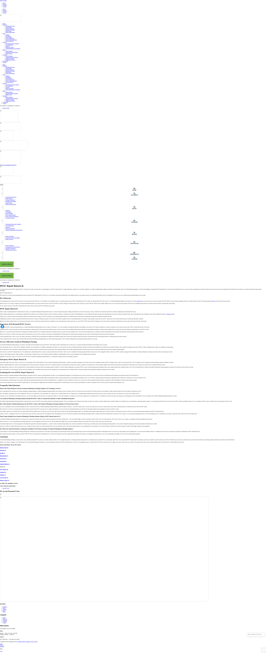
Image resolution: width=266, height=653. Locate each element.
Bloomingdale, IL (4, 455)
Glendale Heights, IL (5, 464)
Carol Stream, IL (4, 477)
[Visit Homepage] (104, 601)
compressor (168, 314)
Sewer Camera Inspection (11, 39)
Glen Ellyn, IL (3, 458)
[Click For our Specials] (10, 163)
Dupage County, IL (4, 480)
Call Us (1, 645)
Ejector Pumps (9, 37)
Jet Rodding (8, 36)
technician (139, 301)
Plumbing (5, 24)
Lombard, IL (3, 472)
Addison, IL (3, 475)
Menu (2, 184)
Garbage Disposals (10, 28)
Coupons (5, 5)
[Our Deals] (9, 121)
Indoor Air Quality (10, 47)
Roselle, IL (2, 453)
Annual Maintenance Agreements (13, 48)
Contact (4, 6)
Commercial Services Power (12, 57)
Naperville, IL (3, 461)
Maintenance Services (10, 59)
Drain (4, 33)
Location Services (9, 41)
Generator (5, 54)
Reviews (5, 4)
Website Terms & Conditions (24, 641)
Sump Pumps (8, 31)
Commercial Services (10, 26)
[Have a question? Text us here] (256, 640)
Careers (4, 62)
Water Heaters (9, 27)
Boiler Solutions (9, 51)
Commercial (5, 61)
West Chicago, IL (4, 469)
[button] (2, 326)
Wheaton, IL (3, 450)
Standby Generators (10, 58)
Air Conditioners (9, 44)
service (213, 301)
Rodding (7, 34)
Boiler (4, 49)
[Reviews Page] (6, 140)
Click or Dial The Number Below (8, 486)
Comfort (4, 42)
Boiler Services (9, 53)
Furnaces (7, 46)
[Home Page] (10, 21)
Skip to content (3, 0)
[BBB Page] (10, 129)
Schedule (2, 646)
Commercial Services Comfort (12, 43)
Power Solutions (9, 56)
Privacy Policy (34, 641)
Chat (1, 651)
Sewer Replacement (10, 38)
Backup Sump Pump (10, 32)
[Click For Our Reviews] (6, 175)
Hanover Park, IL (4, 447)
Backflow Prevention (10, 29)
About (4, 3)
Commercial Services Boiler (12, 52)
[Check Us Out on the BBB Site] (10, 183)
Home (4, 23)
